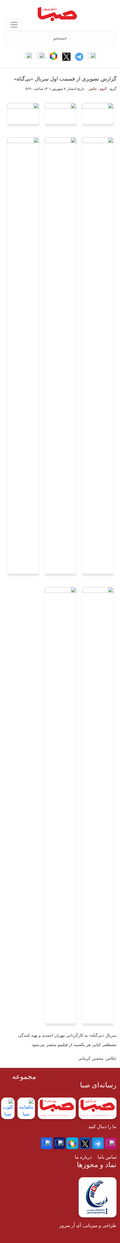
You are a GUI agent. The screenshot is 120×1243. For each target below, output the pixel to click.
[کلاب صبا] (14, 25)
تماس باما (107, 1157)
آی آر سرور (70, 1225)
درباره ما (83, 1157)
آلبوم (103, 89)
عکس (93, 89)
